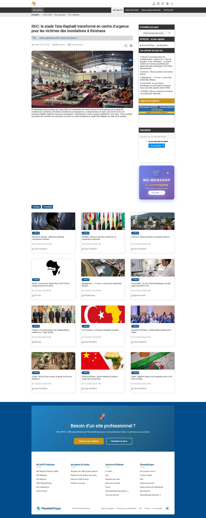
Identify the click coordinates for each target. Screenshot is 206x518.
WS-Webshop (41, 475)
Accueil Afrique (148, 45)
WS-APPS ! (38, 10)
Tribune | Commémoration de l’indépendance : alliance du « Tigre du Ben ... (51, 331)
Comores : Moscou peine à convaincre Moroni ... (151, 237)
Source (68, 38)
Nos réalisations (42, 487)
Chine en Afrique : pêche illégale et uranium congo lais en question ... (100, 377)
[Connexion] (154, 4)
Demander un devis (119, 441)
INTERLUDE (168, 10)
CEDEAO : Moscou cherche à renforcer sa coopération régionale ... (99, 238)
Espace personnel (147, 483)
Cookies (147, 508)
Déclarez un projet (78, 483)
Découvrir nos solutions (89, 441)
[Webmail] (159, 4)
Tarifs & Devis (41, 491)
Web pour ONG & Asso (80, 479)
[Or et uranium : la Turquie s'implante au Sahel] (103, 314)
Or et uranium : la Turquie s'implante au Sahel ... (101, 330)
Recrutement (145, 491)
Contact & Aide (146, 475)
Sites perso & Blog (112, 483)
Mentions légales (107, 508)
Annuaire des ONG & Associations (84, 471)
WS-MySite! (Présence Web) (47, 471)
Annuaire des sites (112, 479)
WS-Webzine (41, 479)
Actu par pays (60, 15)
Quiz (107, 475)
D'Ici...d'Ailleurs (73, 15)
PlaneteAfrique (51, 508)
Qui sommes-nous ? (148, 471)
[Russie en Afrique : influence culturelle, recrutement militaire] (53, 221)
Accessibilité (157, 508)
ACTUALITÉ (118, 10)
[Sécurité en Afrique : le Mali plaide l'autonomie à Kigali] (153, 314)
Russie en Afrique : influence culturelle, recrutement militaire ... (48, 238)
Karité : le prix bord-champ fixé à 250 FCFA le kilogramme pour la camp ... (51, 284)
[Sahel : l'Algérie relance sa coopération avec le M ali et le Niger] (153, 361)
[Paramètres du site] (168, 4)
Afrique (37, 207)
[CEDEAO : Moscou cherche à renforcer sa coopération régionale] (103, 221)
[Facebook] (167, 508)
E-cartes (108, 471)
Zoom (107, 487)
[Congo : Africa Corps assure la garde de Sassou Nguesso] (53, 361)
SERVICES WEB (132, 10)
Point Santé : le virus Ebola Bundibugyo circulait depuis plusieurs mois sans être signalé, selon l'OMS (155, 85)
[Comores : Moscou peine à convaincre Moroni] (153, 221)
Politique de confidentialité (126, 508)
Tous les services (112, 495)
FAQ (141, 479)
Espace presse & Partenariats (151, 487)
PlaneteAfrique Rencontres (115, 491)
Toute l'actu (47, 15)
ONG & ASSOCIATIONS (151, 10)
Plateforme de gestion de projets (84, 475)
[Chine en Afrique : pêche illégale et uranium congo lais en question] (103, 361)
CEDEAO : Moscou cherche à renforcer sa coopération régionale (156, 92)
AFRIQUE (36, 233)
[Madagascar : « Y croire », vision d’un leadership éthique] (103, 267)
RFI (49, 38)
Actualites (164, 45)
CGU (140, 508)
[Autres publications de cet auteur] (35, 38)
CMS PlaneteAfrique (44, 483)
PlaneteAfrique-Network (149, 495)
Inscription (156, 145)
